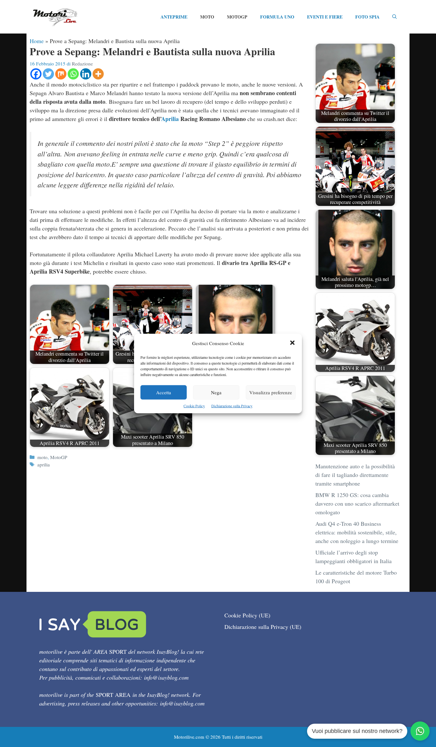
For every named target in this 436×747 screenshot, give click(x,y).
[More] (98, 73)
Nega (216, 392)
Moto (207, 16)
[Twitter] (48, 73)
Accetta (163, 392)
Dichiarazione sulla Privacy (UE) (262, 626)
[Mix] (60, 73)
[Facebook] (35, 73)
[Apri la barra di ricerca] (394, 16)
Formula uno (277, 16)
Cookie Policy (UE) (247, 615)
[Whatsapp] (73, 73)
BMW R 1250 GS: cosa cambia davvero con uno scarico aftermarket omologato (357, 503)
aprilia (43, 464)
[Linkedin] (85, 73)
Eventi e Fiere (324, 16)
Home (37, 41)
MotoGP (237, 16)
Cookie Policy (194, 405)
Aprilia (170, 119)
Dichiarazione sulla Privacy (231, 405)
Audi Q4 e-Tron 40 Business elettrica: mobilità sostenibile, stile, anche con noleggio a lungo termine (356, 532)
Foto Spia (367, 16)
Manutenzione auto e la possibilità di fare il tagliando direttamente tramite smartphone (355, 474)
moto (42, 457)
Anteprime (174, 16)
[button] (292, 343)
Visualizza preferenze (270, 392)
